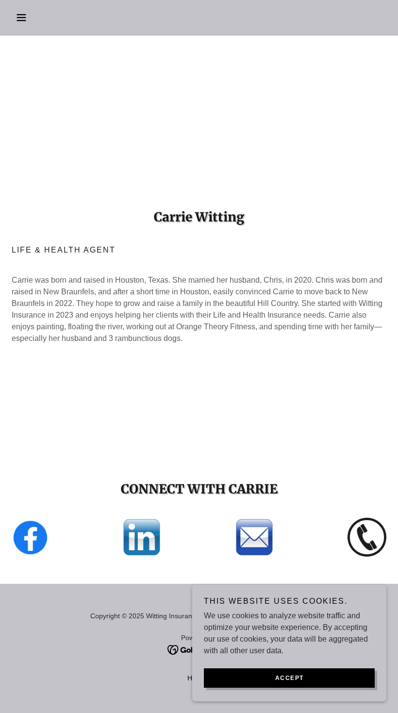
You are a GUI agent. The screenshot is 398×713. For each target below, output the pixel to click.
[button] (40, 17)
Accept (289, 678)
